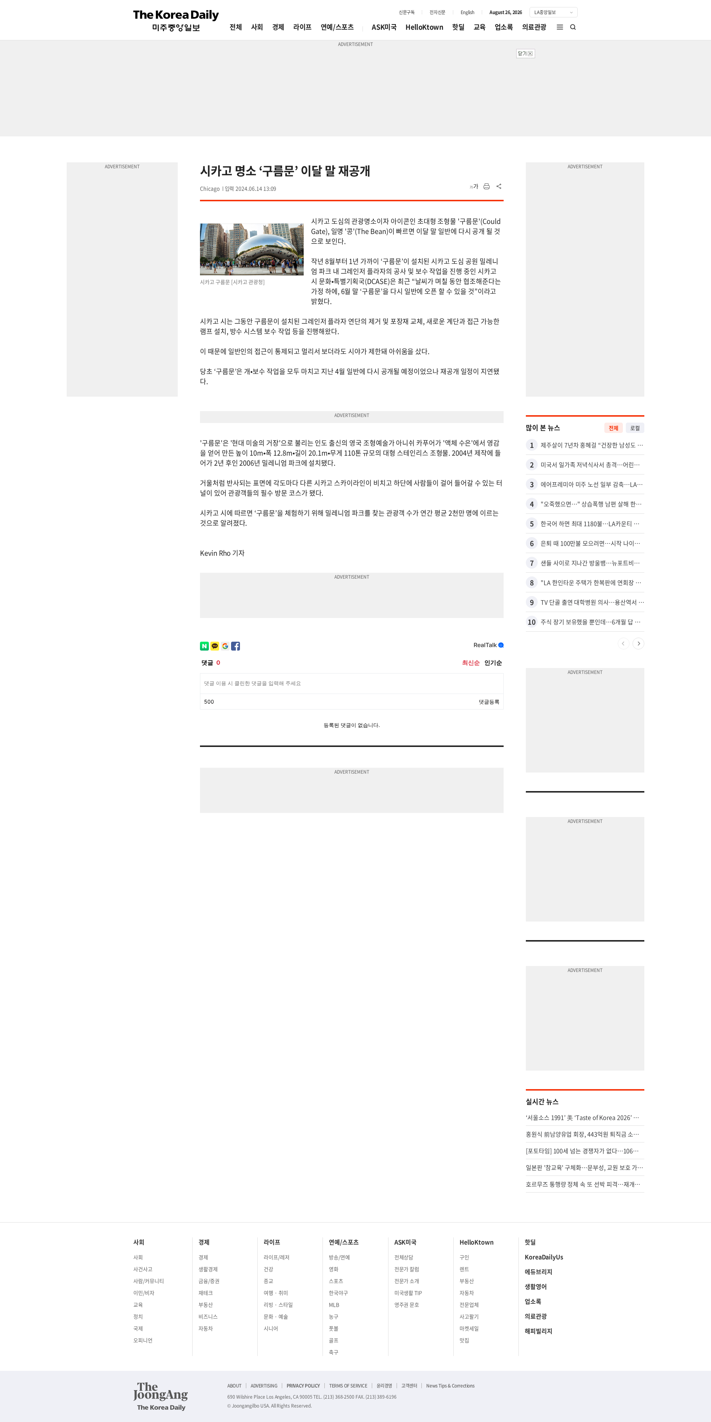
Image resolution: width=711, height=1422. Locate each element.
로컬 (635, 427)
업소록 (504, 27)
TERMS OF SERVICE (348, 1385)
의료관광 (534, 27)
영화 (333, 1269)
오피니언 (143, 1340)
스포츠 (336, 1280)
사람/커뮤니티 (148, 1280)
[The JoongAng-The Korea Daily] (160, 1396)
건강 (268, 1269)
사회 (257, 27)
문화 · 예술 (276, 1316)
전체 (236, 27)
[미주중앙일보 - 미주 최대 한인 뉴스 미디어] (176, 21)
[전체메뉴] (559, 27)
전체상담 (404, 1257)
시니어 (271, 1328)
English (467, 12)
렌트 (464, 1269)
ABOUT (234, 1385)
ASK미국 (384, 27)
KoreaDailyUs (544, 1256)
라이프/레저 (277, 1257)
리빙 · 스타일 (278, 1304)
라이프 (302, 27)
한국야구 (338, 1292)
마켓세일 (469, 1328)
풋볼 (333, 1328)
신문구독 (406, 12)
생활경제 (208, 1269)
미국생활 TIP (408, 1292)
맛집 (464, 1340)
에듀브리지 (539, 1271)
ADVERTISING (264, 1385)
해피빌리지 (539, 1330)
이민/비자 (143, 1292)
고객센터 (409, 1385)
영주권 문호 (407, 1304)
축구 (333, 1352)
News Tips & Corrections (450, 1385)
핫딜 (458, 27)
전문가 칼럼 (407, 1269)
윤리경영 (384, 1385)
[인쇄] (486, 186)
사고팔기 (469, 1316)
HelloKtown (424, 27)
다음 (638, 643)
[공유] (499, 186)
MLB (334, 1304)
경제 (278, 27)
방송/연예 (339, 1257)
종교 (268, 1280)
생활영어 (536, 1286)
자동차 (205, 1328)
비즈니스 (208, 1316)
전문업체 (469, 1304)
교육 (480, 27)
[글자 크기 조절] (474, 186)
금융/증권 (209, 1280)
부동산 (205, 1304)
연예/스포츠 (337, 27)
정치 (138, 1316)
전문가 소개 (407, 1280)
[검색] (573, 27)
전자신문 (437, 12)
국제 (138, 1328)
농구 (333, 1316)
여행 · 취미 (276, 1292)
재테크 (205, 1292)
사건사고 (143, 1269)
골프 (333, 1340)
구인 (464, 1257)
